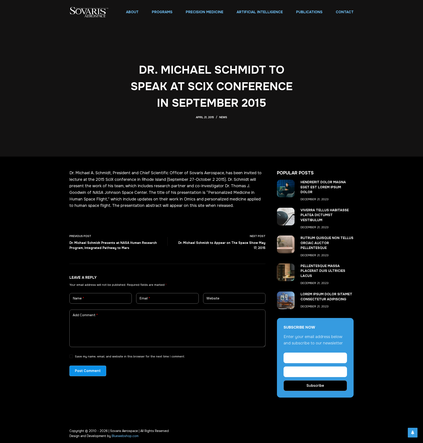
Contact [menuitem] (345, 12)
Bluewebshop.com (125, 436)
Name (78, 298)
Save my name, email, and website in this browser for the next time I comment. (130, 356)
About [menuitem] (132, 12)
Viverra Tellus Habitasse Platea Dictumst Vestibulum (325, 215)
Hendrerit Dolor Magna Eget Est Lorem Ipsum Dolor (323, 187)
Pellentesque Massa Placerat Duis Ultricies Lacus (323, 271)
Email (144, 298)
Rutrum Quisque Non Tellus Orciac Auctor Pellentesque (327, 243)
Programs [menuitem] (162, 12)
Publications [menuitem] (309, 12)
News (223, 117)
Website (212, 298)
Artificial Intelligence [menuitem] (260, 12)
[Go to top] (412, 432)
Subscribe (315, 385)
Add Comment (85, 315)
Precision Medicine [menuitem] (204, 12)
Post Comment (88, 370)
